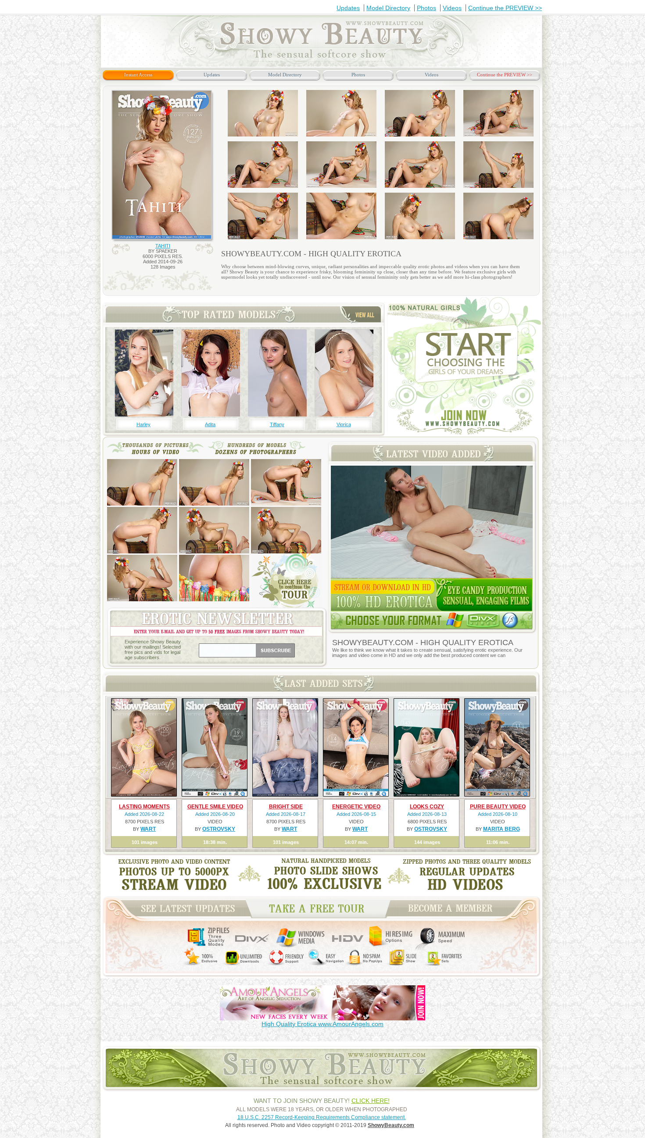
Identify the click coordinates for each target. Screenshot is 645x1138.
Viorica (344, 424)
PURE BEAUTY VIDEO (498, 807)
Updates (348, 7)
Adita (210, 424)
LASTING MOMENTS (144, 807)
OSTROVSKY (218, 829)
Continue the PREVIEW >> (505, 7)
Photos (426, 7)
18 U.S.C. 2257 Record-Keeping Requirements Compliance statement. (321, 1117)
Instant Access (138, 74)
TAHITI (162, 245)
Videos (452, 7)
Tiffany (277, 424)
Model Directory (388, 7)
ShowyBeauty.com (391, 1125)
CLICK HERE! (370, 1100)
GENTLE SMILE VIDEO (215, 807)
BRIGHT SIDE (286, 807)
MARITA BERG (501, 829)
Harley (143, 424)
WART (148, 829)
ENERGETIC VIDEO (356, 807)
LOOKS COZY (427, 807)
